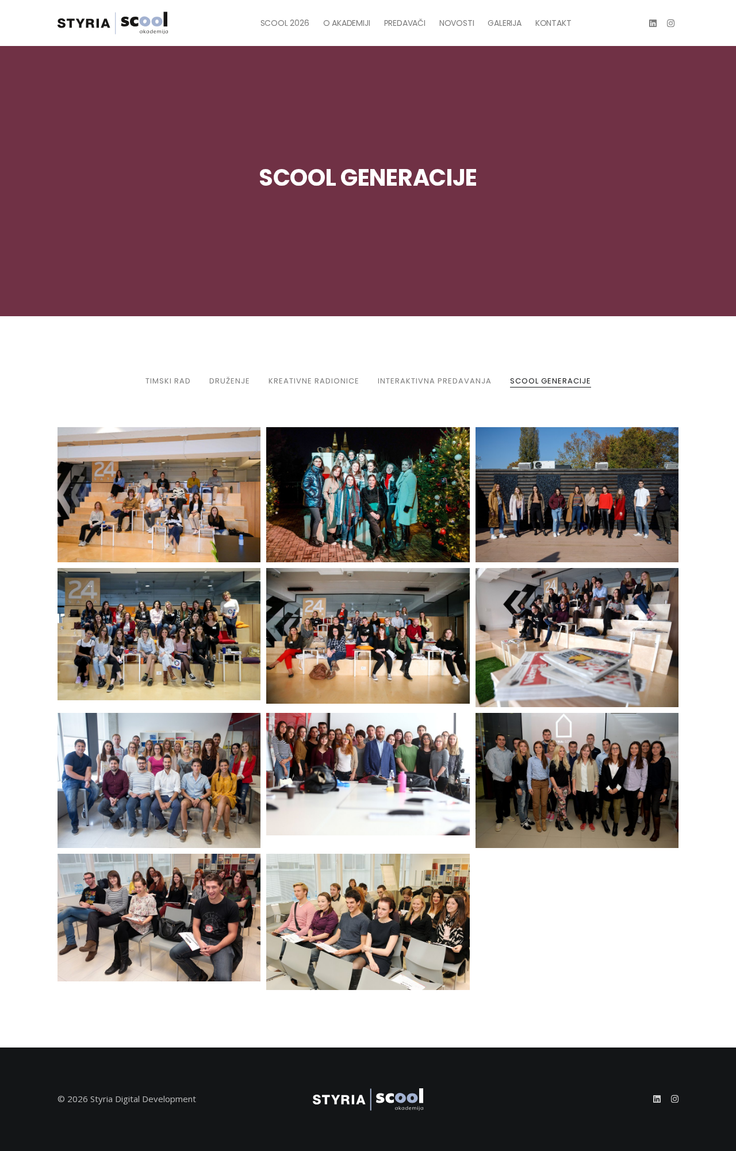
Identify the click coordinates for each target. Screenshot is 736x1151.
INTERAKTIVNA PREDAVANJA (435, 380)
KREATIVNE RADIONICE (314, 380)
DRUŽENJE (229, 380)
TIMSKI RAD (168, 380)
